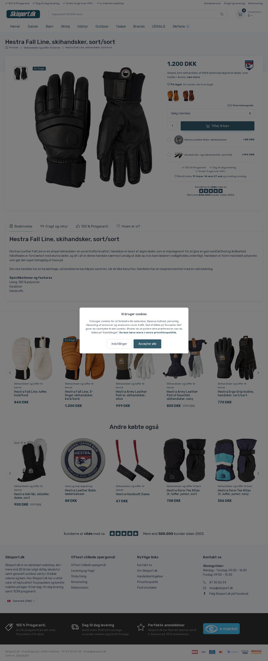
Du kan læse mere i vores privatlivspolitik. (148, 332)
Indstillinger (119, 344)
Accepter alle (147, 344)
